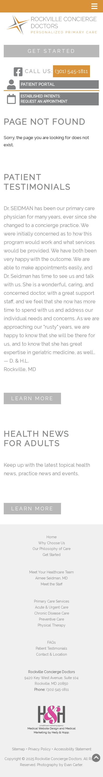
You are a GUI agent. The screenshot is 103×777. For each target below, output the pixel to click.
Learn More (32, 398)
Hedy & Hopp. (61, 732)
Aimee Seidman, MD (51, 578)
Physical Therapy (52, 625)
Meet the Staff (51, 584)
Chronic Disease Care (51, 613)
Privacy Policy (39, 749)
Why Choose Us (51, 543)
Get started (52, 51)
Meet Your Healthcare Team (51, 572)
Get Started (51, 555)
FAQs (51, 642)
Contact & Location (51, 654)
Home (51, 537)
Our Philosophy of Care (51, 549)
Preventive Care (51, 619)
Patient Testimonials (51, 648)
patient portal (38, 84)
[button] (96, 758)
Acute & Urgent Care (51, 607)
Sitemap (18, 749)
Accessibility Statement (72, 749)
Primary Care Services (51, 601)
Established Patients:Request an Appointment (44, 98)
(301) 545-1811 (71, 71)
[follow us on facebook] (18, 72)
